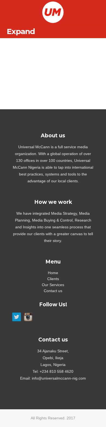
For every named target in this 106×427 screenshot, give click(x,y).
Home (53, 273)
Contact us (53, 291)
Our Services (53, 285)
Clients (53, 279)
